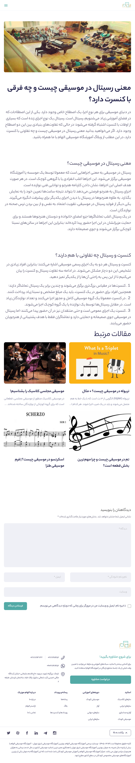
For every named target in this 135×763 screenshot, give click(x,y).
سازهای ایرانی (125, 706)
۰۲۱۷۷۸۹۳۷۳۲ (36, 657)
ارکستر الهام (31, 706)
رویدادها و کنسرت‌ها (59, 712)
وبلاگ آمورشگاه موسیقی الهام (80, 137)
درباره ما (32, 699)
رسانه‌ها (64, 699)
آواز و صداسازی (125, 712)
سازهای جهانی (93, 712)
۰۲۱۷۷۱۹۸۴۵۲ (53, 657)
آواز (98, 706)
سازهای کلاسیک (124, 699)
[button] (120, 733)
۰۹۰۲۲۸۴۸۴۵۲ (53, 665)
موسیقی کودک (124, 719)
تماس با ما (31, 712)
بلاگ (66, 706)
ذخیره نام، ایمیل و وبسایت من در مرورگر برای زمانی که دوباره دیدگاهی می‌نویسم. (83, 606)
